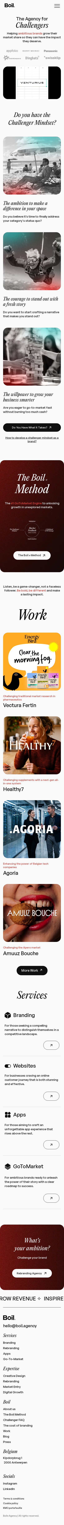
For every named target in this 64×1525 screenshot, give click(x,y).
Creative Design (14, 1375)
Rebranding (11, 1348)
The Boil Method (14, 1414)
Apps (7, 1353)
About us (9, 1409)
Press (7, 1441)
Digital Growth (13, 1392)
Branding (9, 1342)
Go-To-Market (13, 1359)
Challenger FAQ (14, 1419)
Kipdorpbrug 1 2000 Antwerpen (15, 1460)
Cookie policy (10, 1503)
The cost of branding (17, 1425)
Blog (6, 1436)
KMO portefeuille (12, 1507)
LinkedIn (9, 1488)
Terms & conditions (13, 1498)
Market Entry (12, 1386)
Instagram (10, 1483)
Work (6, 1431)
